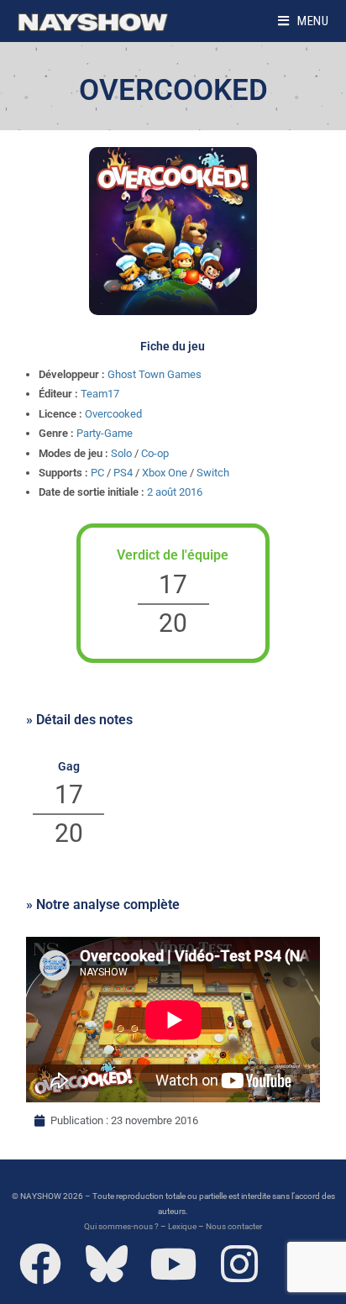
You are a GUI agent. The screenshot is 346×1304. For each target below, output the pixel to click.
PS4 (123, 472)
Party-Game (104, 433)
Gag (69, 766)
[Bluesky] (107, 1264)
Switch (213, 472)
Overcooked (113, 414)
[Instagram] (239, 1264)
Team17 (100, 393)
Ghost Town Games (154, 374)
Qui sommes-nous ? (121, 1226)
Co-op (155, 453)
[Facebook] (40, 1264)
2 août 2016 (174, 492)
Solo (121, 453)
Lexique (182, 1226)
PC (97, 472)
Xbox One (164, 472)
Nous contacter (234, 1226)
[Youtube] (173, 1264)
